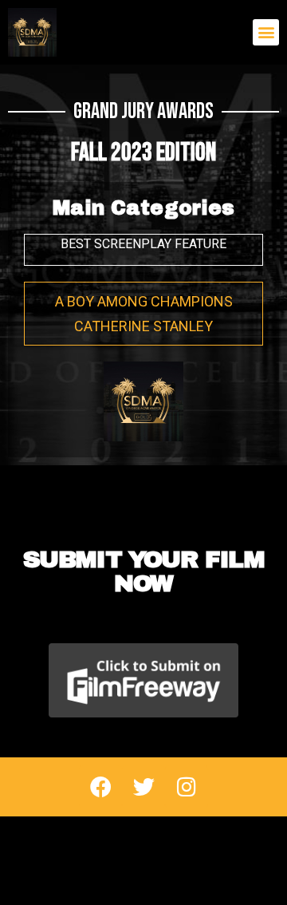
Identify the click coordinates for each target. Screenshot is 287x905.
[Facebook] (100, 786)
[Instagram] (186, 786)
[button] (266, 32)
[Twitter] (143, 786)
